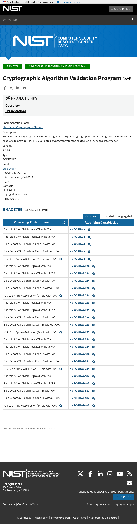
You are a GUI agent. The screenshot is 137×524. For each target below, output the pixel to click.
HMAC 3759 (12, 209)
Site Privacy (24, 518)
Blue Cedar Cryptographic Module (23, 127)
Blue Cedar (9, 169)
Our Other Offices (27, 504)
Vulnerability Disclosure (103, 518)
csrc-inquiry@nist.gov (121, 504)
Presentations (15, 111)
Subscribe (123, 497)
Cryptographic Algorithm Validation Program (57, 66)
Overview (12, 105)
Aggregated (125, 216)
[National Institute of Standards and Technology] (32, 473)
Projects (12, 66)
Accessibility (41, 518)
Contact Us (9, 504)
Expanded (108, 216)
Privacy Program (61, 518)
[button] (89, 230)
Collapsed (91, 216)
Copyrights (79, 518)
